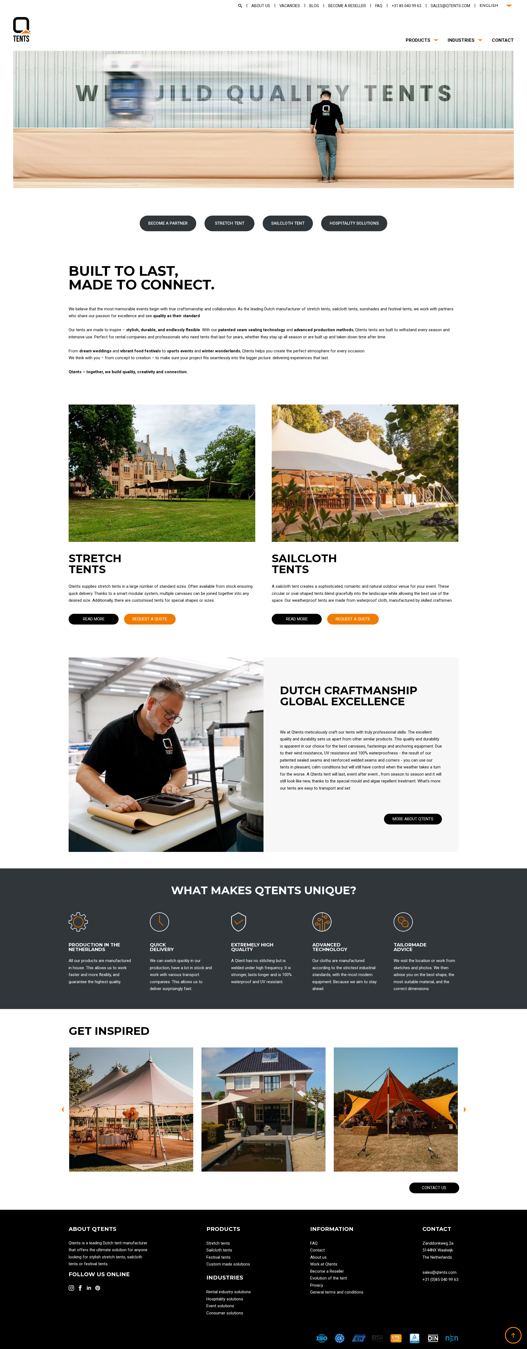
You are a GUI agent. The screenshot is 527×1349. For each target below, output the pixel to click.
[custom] (97, 1288)
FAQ (314, 1243)
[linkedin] (89, 1288)
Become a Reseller (327, 1271)
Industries (461, 40)
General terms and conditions (336, 1292)
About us (318, 1257)
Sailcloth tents (219, 1250)
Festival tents (218, 1257)
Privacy (316, 1285)
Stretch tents (218, 1243)
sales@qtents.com (439, 1272)
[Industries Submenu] (479, 40)
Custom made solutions (228, 1264)
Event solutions (220, 1305)
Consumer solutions (224, 1313)
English (489, 5)
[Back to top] (513, 1335)
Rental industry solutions (228, 1291)
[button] (62, 1109)
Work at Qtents (323, 1264)
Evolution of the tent (328, 1278)
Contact (503, 40)
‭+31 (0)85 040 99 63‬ (440, 1279)
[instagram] (71, 1288)
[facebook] (80, 1288)
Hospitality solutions (224, 1299)
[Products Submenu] (434, 40)
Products (418, 40)
